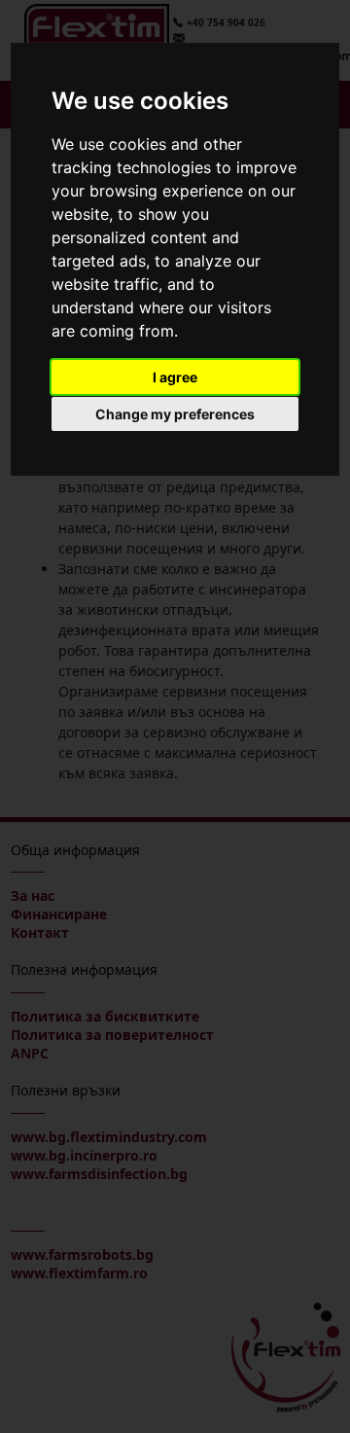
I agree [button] (175, 377)
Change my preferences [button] (175, 414)
